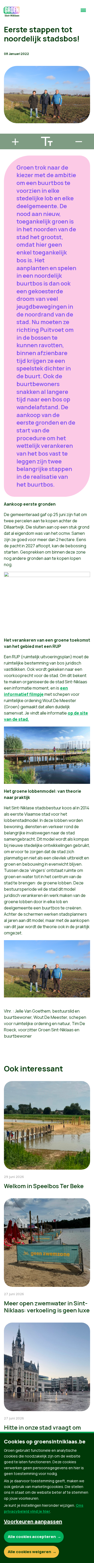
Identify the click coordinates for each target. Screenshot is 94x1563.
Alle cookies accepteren (32, 1536)
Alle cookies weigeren (29, 1551)
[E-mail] (8, 131)
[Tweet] (8, 116)
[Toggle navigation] (83, 12)
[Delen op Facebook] (8, 101)
